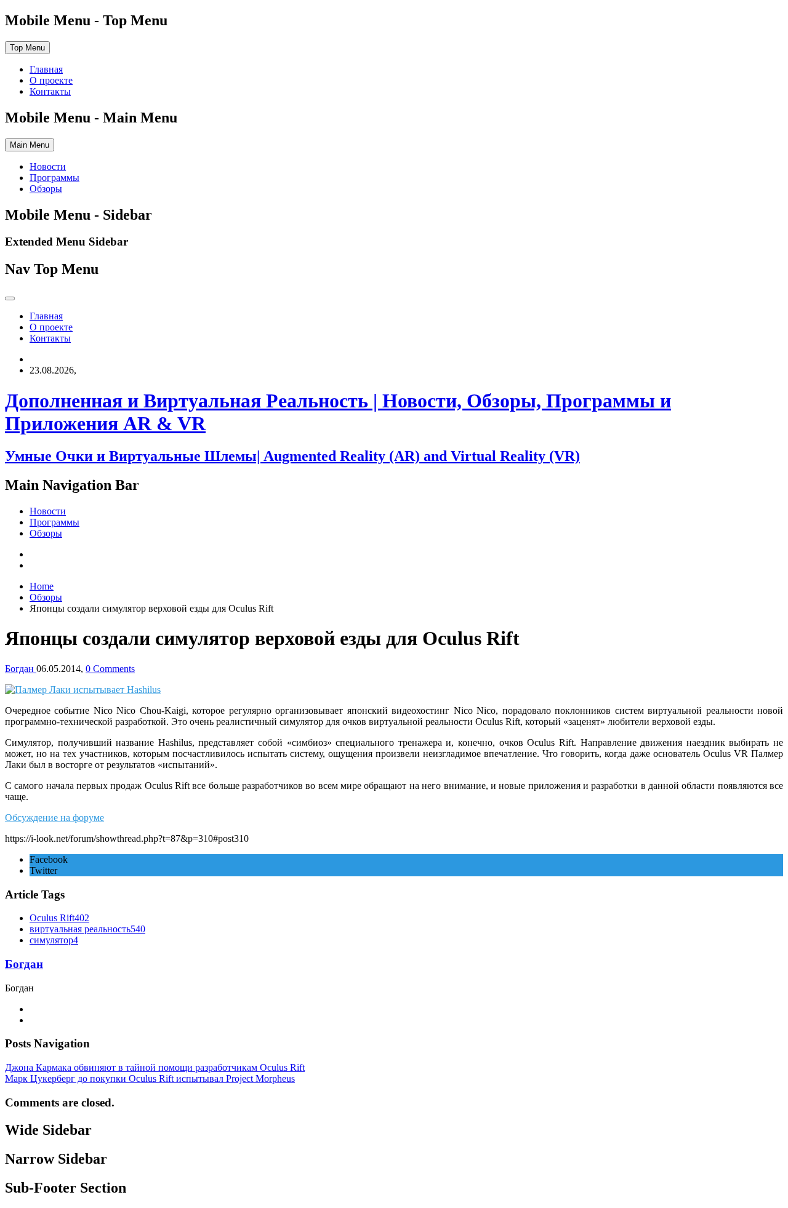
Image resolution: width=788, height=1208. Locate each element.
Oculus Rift (59, 918)
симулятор (54, 940)
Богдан (24, 964)
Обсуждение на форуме (54, 817)
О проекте (51, 80)
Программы (54, 177)
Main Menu (29, 145)
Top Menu (27, 47)
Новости (48, 166)
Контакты (50, 91)
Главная (46, 69)
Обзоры (46, 188)
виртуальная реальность (87, 929)
